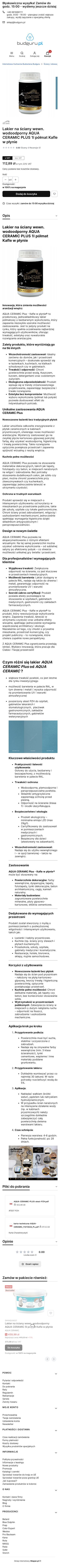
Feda (4, 1546)
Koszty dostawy (10, 1443)
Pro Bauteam (8, 1534)
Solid (4, 1549)
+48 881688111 (15, 12)
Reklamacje (8, 1395)
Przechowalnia (9, 1415)
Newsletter (7, 1424)
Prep (4, 1525)
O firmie (6, 1506)
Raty (4, 1389)
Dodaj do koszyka (26, 193)
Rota (4, 1540)
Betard (5, 1519)
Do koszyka (14, 1347)
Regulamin (7, 1392)
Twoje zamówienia (11, 1418)
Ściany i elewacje (51, 64)
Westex (6, 1531)
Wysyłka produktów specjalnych (18, 1446)
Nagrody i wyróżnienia (13, 1500)
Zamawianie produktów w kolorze (19, 1484)
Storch (5, 1553)
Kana (5, 1537)
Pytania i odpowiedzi (12, 1380)
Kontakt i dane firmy (12, 1497)
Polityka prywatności (12, 1459)
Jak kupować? (9, 1480)
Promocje (7, 1468)
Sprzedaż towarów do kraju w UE (19, 1474)
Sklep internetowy (26, 1561)
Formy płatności (10, 1440)
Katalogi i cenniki (10, 1471)
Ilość (4, 174)
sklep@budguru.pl (16, 22)
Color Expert (8, 1528)
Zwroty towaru (9, 1402)
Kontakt (6, 1383)
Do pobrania (8, 1386)
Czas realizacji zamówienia (15, 1437)
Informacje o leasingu (13, 1462)
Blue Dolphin (8, 1522)
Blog (4, 1503)
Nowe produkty (10, 1465)
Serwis (5, 1398)
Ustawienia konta (11, 1421)
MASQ (5, 1543)
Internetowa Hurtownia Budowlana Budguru (21, 64)
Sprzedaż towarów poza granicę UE (20, 1477)
